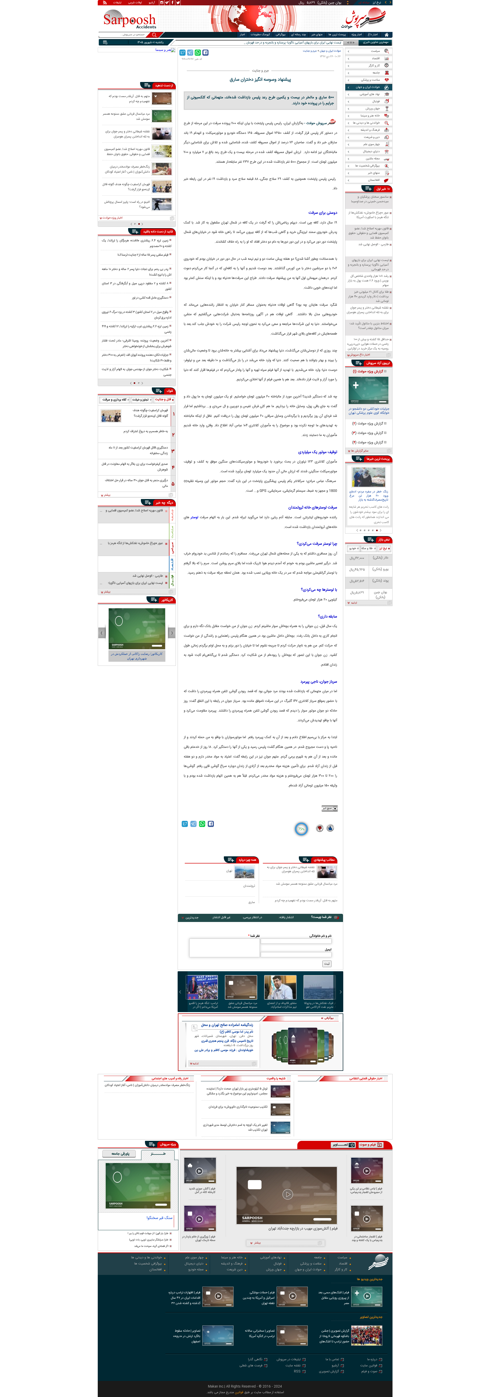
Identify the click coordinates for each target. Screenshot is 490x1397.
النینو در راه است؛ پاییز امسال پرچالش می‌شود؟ (127, 204)
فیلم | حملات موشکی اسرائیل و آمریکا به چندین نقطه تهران (259, 1298)
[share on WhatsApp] (198, 53)
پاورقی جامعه (120, 1154)
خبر (384, 189)
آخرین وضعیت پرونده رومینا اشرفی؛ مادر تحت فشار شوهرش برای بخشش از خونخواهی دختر (136, 343)
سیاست (342, 1258)
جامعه (318, 1258)
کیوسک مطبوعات (260, 34)
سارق (252, 902)
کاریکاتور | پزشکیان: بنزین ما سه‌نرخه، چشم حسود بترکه (137, 656)
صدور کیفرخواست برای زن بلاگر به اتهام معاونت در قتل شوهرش (135, 466)
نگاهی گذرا (255, 1360)
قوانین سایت (368, 1366)
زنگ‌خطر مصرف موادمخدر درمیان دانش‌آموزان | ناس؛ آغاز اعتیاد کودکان (127, 169)
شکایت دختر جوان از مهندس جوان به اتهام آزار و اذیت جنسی (136, 372)
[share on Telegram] (190, 53)
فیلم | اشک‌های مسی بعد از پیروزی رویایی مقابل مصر (333, 1298)
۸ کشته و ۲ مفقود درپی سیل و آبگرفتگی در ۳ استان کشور (136, 286)
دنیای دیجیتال (194, 1264)
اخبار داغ (373, 34)
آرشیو (152, 3)
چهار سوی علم (194, 1258)
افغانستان (155, 1270)
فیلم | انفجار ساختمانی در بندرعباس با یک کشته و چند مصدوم (367, 1238)
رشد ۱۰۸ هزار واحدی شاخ (325, 43)
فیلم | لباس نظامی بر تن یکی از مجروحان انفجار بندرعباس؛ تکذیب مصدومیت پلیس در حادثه (366, 1190)
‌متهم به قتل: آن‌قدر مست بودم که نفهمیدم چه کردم (306, 900)
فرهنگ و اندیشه (231, 1264)
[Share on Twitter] (182, 53)
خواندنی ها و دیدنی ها (146, 1258)
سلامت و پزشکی (311, 1264)
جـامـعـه (172, 515)
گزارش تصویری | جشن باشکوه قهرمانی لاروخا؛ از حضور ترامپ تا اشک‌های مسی (334, 1336)
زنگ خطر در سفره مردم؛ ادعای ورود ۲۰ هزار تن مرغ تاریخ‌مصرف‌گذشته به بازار (368, 496)
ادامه (354, 603)
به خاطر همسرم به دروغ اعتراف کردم (146, 431)
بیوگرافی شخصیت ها (148, 1264)
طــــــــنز (158, 1154)
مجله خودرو (195, 1270)
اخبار (242, 34)
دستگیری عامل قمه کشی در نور (150, 297)
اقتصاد (343, 1264)
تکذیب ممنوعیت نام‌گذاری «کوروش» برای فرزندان (238, 1107)
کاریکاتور (167, 600)
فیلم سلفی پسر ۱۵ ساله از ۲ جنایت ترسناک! (143, 254)
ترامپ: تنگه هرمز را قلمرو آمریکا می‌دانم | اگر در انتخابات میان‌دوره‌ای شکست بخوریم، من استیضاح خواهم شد (203, 1005)
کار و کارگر (341, 1270)
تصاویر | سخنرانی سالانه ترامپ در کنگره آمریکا (260, 1333)
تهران (229, 871)
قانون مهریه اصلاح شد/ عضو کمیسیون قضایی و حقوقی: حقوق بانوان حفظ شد (127, 151)
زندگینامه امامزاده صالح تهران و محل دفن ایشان (227, 1025)
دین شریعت (234, 1270)
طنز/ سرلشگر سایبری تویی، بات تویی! (148, 1240)
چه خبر (160, 503)
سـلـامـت (172, 532)
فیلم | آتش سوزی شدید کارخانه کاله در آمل (202, 1190)
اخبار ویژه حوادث (112, 218)
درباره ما (372, 1360)
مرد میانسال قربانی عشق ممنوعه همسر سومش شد (306, 884)
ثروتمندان (249, 886)
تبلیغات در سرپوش (289, 1360)
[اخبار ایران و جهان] (363, 31)
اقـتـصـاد (172, 565)
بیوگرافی (280, 34)
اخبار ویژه (357, 34)
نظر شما (254, 936)
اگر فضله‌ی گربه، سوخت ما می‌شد (151, 1246)
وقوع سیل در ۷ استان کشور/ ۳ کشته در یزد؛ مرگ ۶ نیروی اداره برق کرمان (136, 315)
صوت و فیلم (369, 1372)
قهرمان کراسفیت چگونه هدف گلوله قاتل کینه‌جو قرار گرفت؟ (126, 187)
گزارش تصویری (329, 1372)
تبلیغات (117, 3)
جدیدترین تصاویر (371, 1317)
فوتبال (277, 1264)
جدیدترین (192, 917)
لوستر (194, 517)
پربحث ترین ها (337, 34)
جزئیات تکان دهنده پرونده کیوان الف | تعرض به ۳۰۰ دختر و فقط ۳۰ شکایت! (136, 357)
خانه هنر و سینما (231, 1258)
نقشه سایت (293, 1366)
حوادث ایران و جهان (330, 51)
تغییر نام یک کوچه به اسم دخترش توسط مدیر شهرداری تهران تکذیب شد (235, 1127)
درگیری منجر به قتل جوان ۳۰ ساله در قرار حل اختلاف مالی (136, 483)
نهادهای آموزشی (270, 1258)
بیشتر (107, 495)
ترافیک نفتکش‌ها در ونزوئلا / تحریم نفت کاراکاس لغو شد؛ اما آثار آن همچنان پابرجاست (320, 1005)
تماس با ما (332, 1360)
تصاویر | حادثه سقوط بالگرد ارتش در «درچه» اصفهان (186, 1336)
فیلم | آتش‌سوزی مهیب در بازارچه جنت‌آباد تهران (303, 1229)
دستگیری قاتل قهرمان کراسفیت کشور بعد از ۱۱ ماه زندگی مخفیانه (138, 450)
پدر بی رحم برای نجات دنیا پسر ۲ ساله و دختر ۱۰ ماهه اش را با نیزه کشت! (136, 272)
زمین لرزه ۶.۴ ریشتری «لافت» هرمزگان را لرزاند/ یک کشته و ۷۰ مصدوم (136, 243)
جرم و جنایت (310, 51)
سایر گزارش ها (359, 451)
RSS (297, 1372)
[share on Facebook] (205, 53)
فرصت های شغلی (250, 1366)
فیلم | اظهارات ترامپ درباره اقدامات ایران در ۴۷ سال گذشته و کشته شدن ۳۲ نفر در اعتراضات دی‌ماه (184, 1298)
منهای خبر (317, 34)
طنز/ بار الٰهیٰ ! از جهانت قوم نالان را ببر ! (148, 1234)
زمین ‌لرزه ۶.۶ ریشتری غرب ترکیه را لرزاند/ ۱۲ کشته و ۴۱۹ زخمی (136, 329)
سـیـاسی (172, 548)
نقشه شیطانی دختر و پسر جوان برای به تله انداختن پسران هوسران (291, 869)
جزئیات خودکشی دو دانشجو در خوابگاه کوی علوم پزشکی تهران (369, 411)
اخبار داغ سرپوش (359, 355)
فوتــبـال (172, 580)
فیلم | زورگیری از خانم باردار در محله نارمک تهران (198, 1238)
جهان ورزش (273, 1270)
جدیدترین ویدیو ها (369, 1279)
